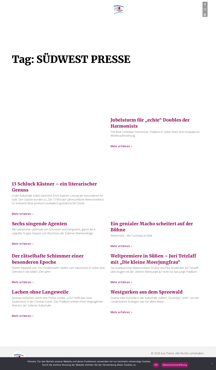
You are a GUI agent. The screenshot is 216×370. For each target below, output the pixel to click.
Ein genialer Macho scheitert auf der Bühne (152, 227)
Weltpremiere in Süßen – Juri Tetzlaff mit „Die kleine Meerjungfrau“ (153, 259)
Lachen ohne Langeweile (40, 292)
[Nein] (211, 363)
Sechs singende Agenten (39, 223)
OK (156, 364)
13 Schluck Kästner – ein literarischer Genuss (54, 187)
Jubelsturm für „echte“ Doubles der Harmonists (150, 123)
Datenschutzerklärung (175, 364)
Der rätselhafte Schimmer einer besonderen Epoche (48, 259)
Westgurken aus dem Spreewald (146, 292)
